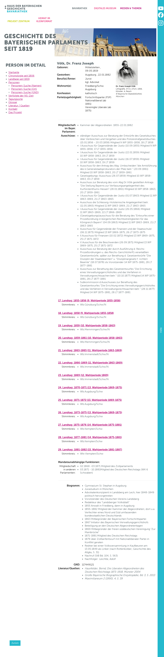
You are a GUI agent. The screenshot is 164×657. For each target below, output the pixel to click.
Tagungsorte (15, 99)
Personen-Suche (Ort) (24, 89)
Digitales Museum (105, 8)
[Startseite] (23, 8)
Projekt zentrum (19, 21)
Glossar (12, 102)
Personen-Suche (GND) (25, 92)
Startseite (13, 72)
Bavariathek (79, 8)
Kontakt (12, 109)
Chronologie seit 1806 (21, 75)
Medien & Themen (130, 8)
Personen (14, 82)
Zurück (15, 643)
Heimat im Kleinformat (44, 20)
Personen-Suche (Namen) (26, 85)
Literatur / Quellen (18, 105)
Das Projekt (15, 112)
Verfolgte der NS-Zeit (20, 95)
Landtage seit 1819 (19, 79)
